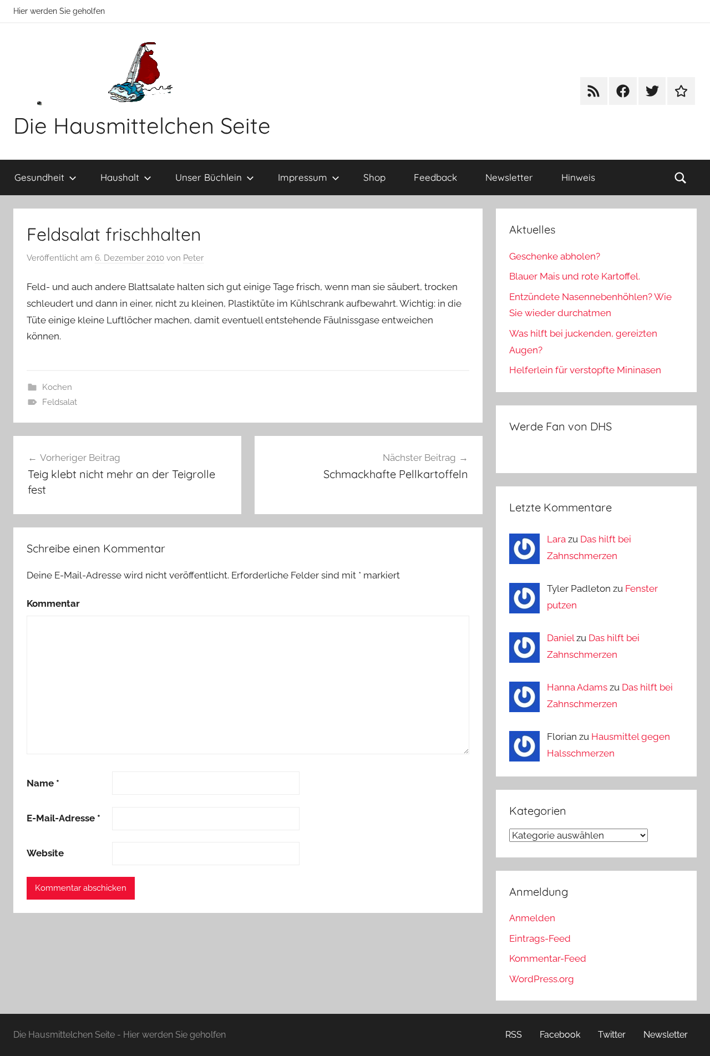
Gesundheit (39, 177)
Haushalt (119, 177)
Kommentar (53, 603)
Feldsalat (59, 402)
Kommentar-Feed (547, 958)
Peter (193, 258)
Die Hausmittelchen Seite (142, 125)
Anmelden (532, 917)
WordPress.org (541, 978)
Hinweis (578, 177)
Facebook (560, 1034)
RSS (513, 1034)
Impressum (302, 177)
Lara (556, 539)
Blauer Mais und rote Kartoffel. (574, 276)
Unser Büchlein (208, 177)
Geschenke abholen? (554, 256)
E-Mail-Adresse (63, 818)
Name (43, 783)
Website (45, 853)
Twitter (612, 1034)
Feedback (435, 177)
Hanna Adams (577, 687)
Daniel (560, 637)
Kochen (57, 387)
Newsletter (509, 177)
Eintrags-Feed (540, 938)
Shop (374, 177)
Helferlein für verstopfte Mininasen (585, 369)
